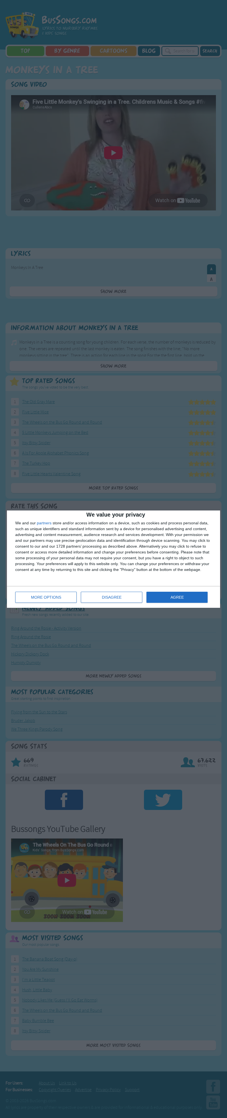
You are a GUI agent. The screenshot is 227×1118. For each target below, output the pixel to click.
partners (44, 523)
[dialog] (113, 559)
